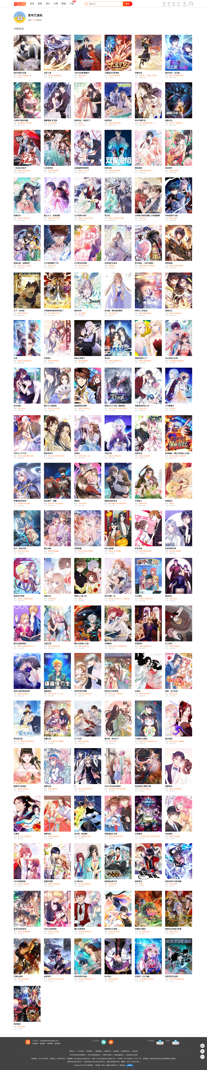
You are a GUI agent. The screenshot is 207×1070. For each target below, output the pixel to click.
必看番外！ (112, 266)
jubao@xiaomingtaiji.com (82, 1058)
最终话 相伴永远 (84, 266)
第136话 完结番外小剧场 (26, 456)
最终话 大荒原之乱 (24, 218)
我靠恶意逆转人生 (142, 406)
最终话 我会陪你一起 (115, 361)
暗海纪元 (168, 311)
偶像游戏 (47, 691)
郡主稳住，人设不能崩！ (145, 263)
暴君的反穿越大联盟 (173, 929)
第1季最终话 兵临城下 (25, 123)
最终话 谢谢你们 (175, 646)
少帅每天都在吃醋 (21, 120)
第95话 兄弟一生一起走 (55, 694)
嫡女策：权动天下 (112, 739)
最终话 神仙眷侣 (23, 789)
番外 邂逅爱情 (83, 361)
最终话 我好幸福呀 (115, 123)
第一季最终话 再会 (84, 836)
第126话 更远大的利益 (86, 551)
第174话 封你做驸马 (24, 836)
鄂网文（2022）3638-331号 (130, 1062)
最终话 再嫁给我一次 (24, 75)
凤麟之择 (47, 739)
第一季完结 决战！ (145, 931)
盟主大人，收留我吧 (52, 215)
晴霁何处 (47, 834)
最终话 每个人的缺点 (24, 266)
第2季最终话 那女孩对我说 (117, 789)
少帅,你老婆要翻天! (82, 73)
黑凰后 (77, 501)
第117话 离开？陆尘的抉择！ (118, 408)
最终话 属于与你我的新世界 (117, 646)
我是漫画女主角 (111, 834)
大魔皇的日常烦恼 (112, 73)
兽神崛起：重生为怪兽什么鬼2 (177, 453)
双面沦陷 (108, 168)
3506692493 (61, 1058)
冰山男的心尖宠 (171, 358)
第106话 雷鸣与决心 (85, 931)
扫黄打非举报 (107, 1055)
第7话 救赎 (21, 1026)
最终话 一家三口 (84, 170)
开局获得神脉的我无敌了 (54, 311)
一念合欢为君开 (20, 168)
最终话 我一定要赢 (115, 551)
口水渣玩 (138, 596)
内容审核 (116, 1051)
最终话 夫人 (143, 218)
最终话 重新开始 (53, 170)
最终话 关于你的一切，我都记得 (119, 598)
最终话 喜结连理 (53, 361)
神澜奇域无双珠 (20, 501)
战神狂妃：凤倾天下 (82, 120)
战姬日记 (47, 596)
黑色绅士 (168, 596)
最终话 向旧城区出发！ (25, 361)
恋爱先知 (138, 453)
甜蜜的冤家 (48, 881)
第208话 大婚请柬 (175, 551)
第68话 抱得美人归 (145, 646)
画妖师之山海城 (111, 929)
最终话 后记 (173, 598)
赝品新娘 (138, 168)
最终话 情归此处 (53, 836)
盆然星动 (108, 120)
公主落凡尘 (78, 881)
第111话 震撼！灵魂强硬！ (178, 456)
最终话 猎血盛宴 (53, 551)
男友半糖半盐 (140, 120)
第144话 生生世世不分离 (56, 456)
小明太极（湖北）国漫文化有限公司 (106, 1065)
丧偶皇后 (168, 501)
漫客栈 (91, 1065)
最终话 (81, 123)
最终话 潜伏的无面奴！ (177, 266)
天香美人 (138, 501)
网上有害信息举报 (94, 1055)
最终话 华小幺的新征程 (55, 503)
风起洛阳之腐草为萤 (143, 786)
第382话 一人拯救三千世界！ (148, 75)
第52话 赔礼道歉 (23, 979)
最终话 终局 (143, 408)
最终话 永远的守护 (115, 170)
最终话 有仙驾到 (175, 836)
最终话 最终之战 (84, 646)
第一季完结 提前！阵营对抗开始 (149, 836)
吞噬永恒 (138, 73)
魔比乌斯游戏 (79, 929)
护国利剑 (138, 643)
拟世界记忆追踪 (171, 976)
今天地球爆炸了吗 (51, 263)
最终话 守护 (52, 266)
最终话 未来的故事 (175, 789)
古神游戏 (138, 834)
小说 (71, 3)
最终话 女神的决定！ (115, 456)
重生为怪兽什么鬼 (81, 643)
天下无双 (77, 739)
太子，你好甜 (19, 311)
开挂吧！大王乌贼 (142, 976)
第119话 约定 (113, 313)
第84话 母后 (82, 503)
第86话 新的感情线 (24, 931)
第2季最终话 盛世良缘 (177, 361)
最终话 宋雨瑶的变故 (176, 75)
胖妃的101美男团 (111, 691)
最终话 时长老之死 (54, 218)
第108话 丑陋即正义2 (146, 598)
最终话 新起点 (174, 931)
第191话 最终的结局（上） (147, 123)
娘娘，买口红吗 (171, 691)
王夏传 (16, 834)
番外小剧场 (21, 408)
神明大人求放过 (141, 311)
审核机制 (50, 1043)
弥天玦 (107, 358)
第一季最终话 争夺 (54, 313)
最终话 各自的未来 (175, 313)
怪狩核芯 (17, 1024)
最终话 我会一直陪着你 (177, 741)
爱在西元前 (18, 739)
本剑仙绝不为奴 (171, 215)
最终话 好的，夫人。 (85, 456)
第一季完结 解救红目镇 (177, 979)
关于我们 (81, 1051)
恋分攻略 (17, 406)
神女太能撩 (109, 548)
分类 (56, 3)
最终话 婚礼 (82, 75)
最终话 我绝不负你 (24, 170)
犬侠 (15, 358)
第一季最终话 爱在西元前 (26, 741)
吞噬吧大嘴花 (140, 929)
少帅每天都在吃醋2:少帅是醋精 (147, 215)
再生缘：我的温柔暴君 (114, 311)
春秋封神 (77, 311)
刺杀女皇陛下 (79, 358)
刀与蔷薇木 (169, 406)
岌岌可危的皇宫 (20, 929)
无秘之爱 (47, 643)
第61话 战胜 (113, 884)
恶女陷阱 (168, 739)
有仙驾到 (168, 834)
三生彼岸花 (48, 168)
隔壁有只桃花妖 (20, 786)
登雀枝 (77, 453)
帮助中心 (72, 1051)
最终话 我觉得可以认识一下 (27, 646)
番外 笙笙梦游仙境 (145, 313)
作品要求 (35, 1043)
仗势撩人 (47, 358)
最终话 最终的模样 (145, 361)
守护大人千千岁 (20, 453)
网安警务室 (125, 1051)
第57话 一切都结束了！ (177, 123)
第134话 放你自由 (54, 408)
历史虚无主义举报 (132, 1055)
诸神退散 (168, 263)
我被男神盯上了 (141, 358)
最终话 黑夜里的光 (54, 646)
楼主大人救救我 (50, 406)
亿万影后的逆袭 (80, 263)
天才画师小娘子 (80, 215)
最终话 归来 (143, 503)
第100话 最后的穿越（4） (87, 979)
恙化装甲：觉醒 (50, 501)
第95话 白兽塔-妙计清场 (56, 979)
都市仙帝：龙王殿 (172, 73)
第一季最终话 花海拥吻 (55, 741)
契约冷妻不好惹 (20, 73)
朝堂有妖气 (48, 453)
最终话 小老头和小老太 (86, 218)
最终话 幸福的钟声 (54, 884)
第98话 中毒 (113, 741)
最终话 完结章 (174, 170)
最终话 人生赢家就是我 (25, 598)
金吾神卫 (47, 976)
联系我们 (90, 1051)
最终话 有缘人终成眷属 (146, 266)
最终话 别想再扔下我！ (86, 789)
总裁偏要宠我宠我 (81, 168)
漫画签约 (43, 1043)
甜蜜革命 (168, 786)
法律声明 (107, 1051)
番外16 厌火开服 (23, 551)
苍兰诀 (107, 215)
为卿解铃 (108, 643)
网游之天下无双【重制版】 (115, 406)
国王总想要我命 (20, 643)
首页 (32, 3)
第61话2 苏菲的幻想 (85, 694)
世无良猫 (138, 548)
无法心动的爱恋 (50, 929)
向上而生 (168, 643)
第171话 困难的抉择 (54, 75)
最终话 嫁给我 (52, 789)
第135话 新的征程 (114, 75)
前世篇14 (172, 408)
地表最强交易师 (80, 406)
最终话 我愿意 (113, 979)
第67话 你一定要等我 (115, 694)
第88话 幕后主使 (114, 931)
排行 (48, 3)
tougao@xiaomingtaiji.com (49, 1041)
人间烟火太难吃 (141, 739)
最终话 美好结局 (23, 694)
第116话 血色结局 (23, 884)
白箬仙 (137, 691)
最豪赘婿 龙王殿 (50, 120)
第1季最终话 (52, 598)
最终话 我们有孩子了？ (146, 170)
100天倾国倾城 (20, 881)
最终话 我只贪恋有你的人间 (148, 741)
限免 (64, 3)
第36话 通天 (173, 884)
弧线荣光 (138, 881)
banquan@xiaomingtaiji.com (106, 1058)
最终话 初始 (173, 218)
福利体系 (57, 1043)
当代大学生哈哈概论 (113, 786)
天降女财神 (18, 976)
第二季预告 (82, 313)
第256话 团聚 (52, 123)
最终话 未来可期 (144, 694)
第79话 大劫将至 (144, 789)
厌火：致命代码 (20, 548)
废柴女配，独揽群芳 (22, 263)
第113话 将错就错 (84, 884)
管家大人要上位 (80, 596)
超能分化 (168, 120)
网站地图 (98, 1051)
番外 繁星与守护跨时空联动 (117, 503)
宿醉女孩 (47, 786)
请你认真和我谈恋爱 (22, 691)
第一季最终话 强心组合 (146, 979)
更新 (40, 3)
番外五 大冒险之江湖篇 (116, 218)
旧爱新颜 (77, 548)
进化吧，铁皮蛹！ (81, 834)
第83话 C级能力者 (84, 408)
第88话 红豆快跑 (53, 931)
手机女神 (108, 453)
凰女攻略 (47, 548)
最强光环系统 (19, 596)
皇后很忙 (168, 168)
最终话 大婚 (173, 694)
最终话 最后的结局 (145, 551)
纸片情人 (108, 976)
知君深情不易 (170, 548)
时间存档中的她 (80, 976)
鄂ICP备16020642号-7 (75, 1062)
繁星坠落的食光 (111, 501)
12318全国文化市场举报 (77, 1055)
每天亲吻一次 (110, 596)
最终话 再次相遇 (144, 456)
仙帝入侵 (47, 73)
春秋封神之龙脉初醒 (173, 881)
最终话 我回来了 (23, 313)
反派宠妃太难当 (111, 263)
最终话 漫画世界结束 (115, 836)
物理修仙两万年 (111, 881)
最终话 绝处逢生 (84, 741)
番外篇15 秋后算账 (24, 503)
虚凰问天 (17, 215)
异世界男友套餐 (80, 691)
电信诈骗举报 (118, 1055)
